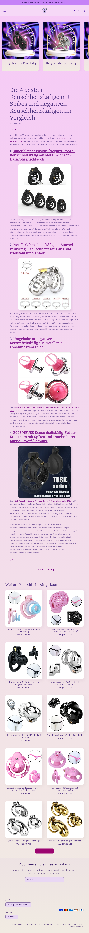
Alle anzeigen (44, 851)
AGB (74, 924)
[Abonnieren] (61, 879)
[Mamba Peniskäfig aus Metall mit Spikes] (44, 284)
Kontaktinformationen (76, 926)
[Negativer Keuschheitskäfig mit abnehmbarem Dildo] (44, 378)
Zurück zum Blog (46, 569)
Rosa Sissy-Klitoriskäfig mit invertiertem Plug (65, 789)
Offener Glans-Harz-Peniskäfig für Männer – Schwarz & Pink (65, 630)
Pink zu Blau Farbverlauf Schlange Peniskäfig (24, 630)
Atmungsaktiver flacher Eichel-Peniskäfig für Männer (65, 683)
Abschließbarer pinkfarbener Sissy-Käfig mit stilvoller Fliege (23, 789)
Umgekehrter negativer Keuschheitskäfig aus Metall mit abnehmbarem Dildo (36, 343)
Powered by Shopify (35, 924)
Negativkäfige (16, 141)
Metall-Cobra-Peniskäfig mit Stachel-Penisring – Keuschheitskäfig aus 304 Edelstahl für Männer (42, 249)
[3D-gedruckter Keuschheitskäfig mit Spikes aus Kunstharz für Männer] (44, 472)
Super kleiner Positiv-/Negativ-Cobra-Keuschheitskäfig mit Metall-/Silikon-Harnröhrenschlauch (42, 155)
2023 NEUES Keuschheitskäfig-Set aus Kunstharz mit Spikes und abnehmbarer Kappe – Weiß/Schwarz (43, 437)
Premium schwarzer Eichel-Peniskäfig (65, 735)
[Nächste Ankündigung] (84, 2)
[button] (4, 10)
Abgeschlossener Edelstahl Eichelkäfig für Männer (24, 736)
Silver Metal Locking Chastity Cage (24, 841)
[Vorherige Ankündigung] (4, 2)
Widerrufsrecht (49, 924)
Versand (81, 924)
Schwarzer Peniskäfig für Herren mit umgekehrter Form (24, 683)
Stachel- (63, 138)
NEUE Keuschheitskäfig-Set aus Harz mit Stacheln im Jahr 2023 (42, 501)
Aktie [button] (14, 129)
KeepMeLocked (23, 924)
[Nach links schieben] (39, 74)
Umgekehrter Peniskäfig (61, 63)
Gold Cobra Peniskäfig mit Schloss (65, 841)
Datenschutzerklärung (63, 924)
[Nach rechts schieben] (49, 74)
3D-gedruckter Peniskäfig (20, 63)
